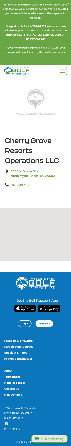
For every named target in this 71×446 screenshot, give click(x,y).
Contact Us (11, 389)
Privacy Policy (12, 429)
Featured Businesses (18, 359)
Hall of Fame (13, 395)
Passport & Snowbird (18, 341)
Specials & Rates (15, 353)
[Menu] (62, 71)
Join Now (44, 323)
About (8, 371)
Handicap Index (14, 383)
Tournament (12, 377)
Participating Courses (18, 347)
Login (24, 323)
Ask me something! (52, 439)
